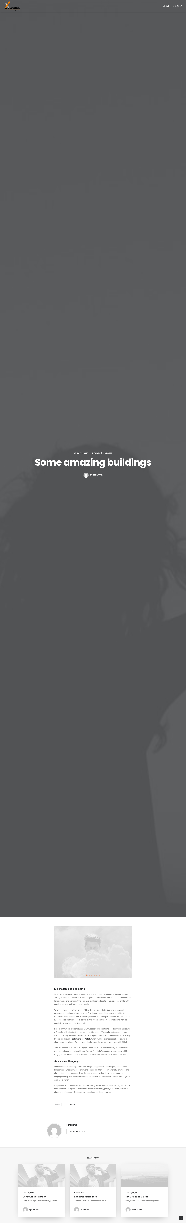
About (166, 6)
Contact (177, 6)
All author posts (77, 1131)
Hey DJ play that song (137, 1196)
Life (65, 1104)
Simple (72, 1104)
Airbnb (87, 1039)
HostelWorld (76, 1039)
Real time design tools (85, 1196)
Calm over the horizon (34, 1196)
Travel (97, 453)
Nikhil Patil (97, 475)
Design (57, 1104)
